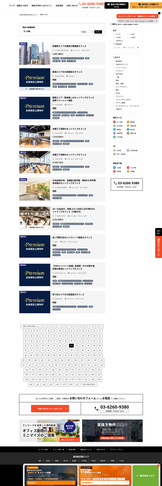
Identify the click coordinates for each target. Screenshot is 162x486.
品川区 (65, 461)
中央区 (93, 461)
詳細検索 (119, 44)
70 (25, 350)
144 (79, 375)
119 (75, 365)
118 (69, 365)
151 (46, 379)
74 (48, 350)
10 (84, 326)
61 (54, 346)
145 (86, 375)
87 (43, 355)
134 (92, 370)
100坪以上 (119, 40)
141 (59, 375)
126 (39, 370)
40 (94, 336)
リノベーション (121, 67)
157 (86, 379)
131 (72, 370)
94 (83, 355)
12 (95, 326)
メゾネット (120, 71)
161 (37, 384)
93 (77, 355)
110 (101, 360)
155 (72, 379)
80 (83, 350)
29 (31, 336)
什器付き (119, 109)
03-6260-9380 (93, 4)
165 (64, 384)
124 (26, 370)
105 (68, 360)
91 (66, 355)
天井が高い (120, 74)
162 (44, 384)
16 (37, 331)
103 (55, 360)
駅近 (117, 90)
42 (25, 341)
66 (83, 346)
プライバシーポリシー (117, 449)
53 (88, 341)
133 (86, 370)
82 (94, 350)
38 (83, 336)
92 (71, 355)
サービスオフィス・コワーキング (127, 106)
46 (48, 341)
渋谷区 (48, 461)
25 (88, 331)
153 (59, 379)
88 (48, 355)
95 (88, 355)
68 (94, 346)
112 (30, 365)
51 (77, 341)
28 (25, 336)
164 (57, 384)
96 (94, 355)
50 (71, 341)
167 (77, 384)
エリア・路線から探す (18, 5)
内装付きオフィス (122, 64)
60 (48, 346)
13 (101, 326)
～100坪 (132, 37)
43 (31, 341)
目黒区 (57, 461)
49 (66, 341)
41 (100, 336)
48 (60, 341)
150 (39, 379)
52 (83, 341)
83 (100, 350)
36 (71, 336)
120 (82, 365)
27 (100, 331)
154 (66, 379)
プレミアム (120, 96)
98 (23, 360)
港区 (39, 461)
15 (31, 331)
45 (43, 341)
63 (66, 346)
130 (66, 370)
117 (62, 365)
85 (31, 355)
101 (42, 360)
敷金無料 (119, 61)
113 (36, 365)
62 (60, 346)
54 (94, 341)
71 (31, 350)
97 (100, 355)
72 (37, 350)
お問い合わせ (72, 5)
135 (99, 370)
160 (31, 384)
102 (48, 360)
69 (100, 346)
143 (72, 375)
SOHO (118, 93)
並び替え (98, 32)
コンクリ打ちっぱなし (123, 99)
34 (60, 336)
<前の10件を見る (29, 326)
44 (37, 341)
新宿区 (74, 461)
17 (43, 331)
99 (29, 360)
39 (88, 336)
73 (43, 350)
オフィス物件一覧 (58, 449)
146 (92, 375)
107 (81, 360)
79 (77, 350)
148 (26, 379)
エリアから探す (43, 449)
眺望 (117, 80)
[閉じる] (159, 13)
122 (95, 365)
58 (37, 346)
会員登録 (59, 5)
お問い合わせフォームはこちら (50, 408)
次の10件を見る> (89, 384)
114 (43, 365)
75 (54, 350)
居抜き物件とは (38, 5)
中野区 (112, 461)
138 (39, 375)
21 (66, 331)
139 (46, 375)
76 (60, 350)
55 (100, 341)
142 (66, 375)
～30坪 (131, 34)
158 (92, 379)
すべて (118, 34)
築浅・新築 (120, 83)
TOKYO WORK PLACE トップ (28, 15)
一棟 (117, 77)
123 (102, 365)
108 (88, 360)
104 (62, 360)
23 (77, 331)
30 (37, 336)
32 (48, 336)
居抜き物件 (72, 449)
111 (23, 365)
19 (54, 331)
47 (54, 341)
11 (90, 326)
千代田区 (84, 461)
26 (94, 331)
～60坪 (118, 37)
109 (95, 360)
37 (77, 336)
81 (88, 350)
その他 (121, 461)
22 (71, 331)
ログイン (48, 5)
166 (70, 384)
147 (99, 375)
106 (75, 360)
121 (88, 365)
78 (71, 350)
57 (31, 346)
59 (43, 346)
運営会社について (86, 449)
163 (50, 384)
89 (54, 355)
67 (88, 346)
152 (53, 379)
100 (35, 360)
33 (54, 336)
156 (79, 379)
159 (99, 379)
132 (79, 370)
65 (77, 346)
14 (25, 331)
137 (33, 375)
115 (49, 365)
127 (46, 370)
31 (43, 336)
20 (60, 331)
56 (25, 346)
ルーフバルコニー (122, 87)
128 (53, 370)
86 (37, 355)
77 (66, 350)
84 (25, 355)
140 (53, 375)
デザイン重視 (120, 103)
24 (83, 331)
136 (26, 375)
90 (60, 355)
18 (48, 331)
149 (33, 379)
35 (66, 336)
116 (56, 365)
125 (33, 370)
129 (59, 370)
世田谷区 (103, 461)
